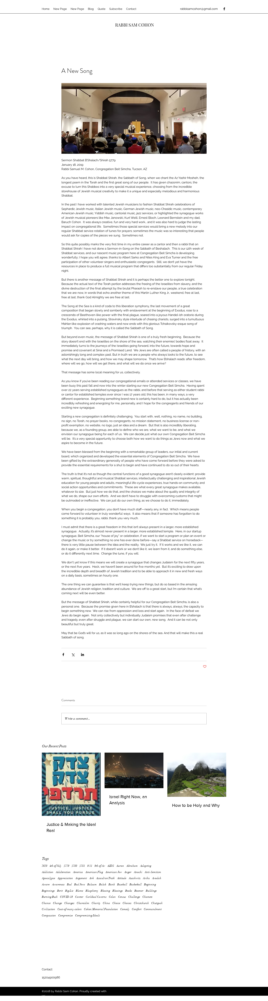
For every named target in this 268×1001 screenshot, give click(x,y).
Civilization (48, 909)
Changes (69, 903)
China (106, 903)
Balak (102, 884)
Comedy (124, 909)
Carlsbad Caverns (96, 897)
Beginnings (48, 890)
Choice (116, 903)
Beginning (150, 884)
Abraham (132, 865)
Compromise (65, 915)
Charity (96, 903)
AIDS (110, 865)
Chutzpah (157, 903)
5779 (66, 865)
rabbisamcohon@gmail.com (199, 9)
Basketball (135, 884)
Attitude (121, 878)
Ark (91, 878)
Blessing (105, 890)
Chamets (147, 897)
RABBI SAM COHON (134, 25)
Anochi (138, 872)
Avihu (146, 878)
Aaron (120, 865)
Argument (81, 878)
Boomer (138, 890)
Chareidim (83, 903)
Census (122, 897)
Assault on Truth (105, 878)
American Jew (113, 872)
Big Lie (69, 890)
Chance (46, 903)
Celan (112, 897)
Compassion (49, 915)
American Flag (94, 872)
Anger (127, 872)
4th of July (55, 865)
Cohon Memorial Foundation (101, 909)
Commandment (153, 909)
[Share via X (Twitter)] (73, 654)
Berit (60, 890)
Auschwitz (134, 878)
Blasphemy (92, 890)
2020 (44, 865)
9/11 (89, 865)
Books (128, 890)
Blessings (117, 890)
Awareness (58, 884)
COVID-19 (66, 897)
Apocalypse (48, 878)
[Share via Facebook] (63, 654)
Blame (79, 890)
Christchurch (141, 903)
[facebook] (224, 9)
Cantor (79, 897)
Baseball (122, 884)
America (78, 872)
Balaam (92, 884)
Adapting (145, 865)
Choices (127, 903)
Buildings (151, 890)
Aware (46, 884)
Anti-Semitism (153, 872)
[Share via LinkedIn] (82, 654)
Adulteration (63, 872)
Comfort (136, 909)
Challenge (134, 897)
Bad (69, 884)
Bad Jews (79, 884)
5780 (74, 865)
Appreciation (65, 878)
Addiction (47, 872)
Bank (111, 884)
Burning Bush (50, 897)
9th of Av (100, 865)
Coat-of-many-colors (69, 909)
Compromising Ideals (87, 915)
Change (57, 903)
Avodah (156, 878)
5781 (82, 865)
